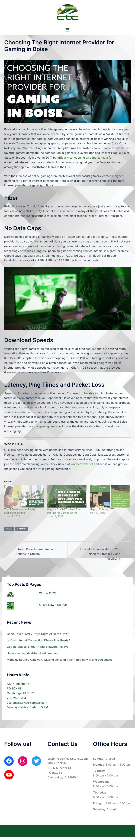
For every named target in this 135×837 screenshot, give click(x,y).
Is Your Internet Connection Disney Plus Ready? (38, 640)
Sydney (56, 831)
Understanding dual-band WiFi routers (32, 653)
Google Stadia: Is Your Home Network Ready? (37, 646)
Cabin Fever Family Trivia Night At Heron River (38, 634)
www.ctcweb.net (82, 464)
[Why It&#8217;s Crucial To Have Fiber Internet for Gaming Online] (66, 496)
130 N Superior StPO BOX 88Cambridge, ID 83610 (21, 688)
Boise (9, 528)
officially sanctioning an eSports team (82, 157)
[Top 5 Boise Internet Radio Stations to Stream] (24, 496)
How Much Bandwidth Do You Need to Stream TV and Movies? (100, 553)
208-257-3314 (16, 698)
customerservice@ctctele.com (27, 702)
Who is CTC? (47, 593)
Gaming (21, 528)
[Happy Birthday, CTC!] (109, 496)
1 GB (54, 454)
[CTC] (67, 13)
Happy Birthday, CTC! (102, 509)
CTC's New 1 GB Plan (53, 604)
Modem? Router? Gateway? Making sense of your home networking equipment (59, 659)
